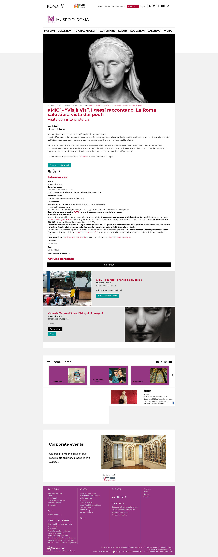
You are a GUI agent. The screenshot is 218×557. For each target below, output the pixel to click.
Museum (49, 30)
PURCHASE (133, 6)
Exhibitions (107, 30)
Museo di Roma (72, 19)
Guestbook (52, 498)
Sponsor (146, 497)
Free (52, 334)
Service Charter (54, 503)
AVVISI (77, 212)
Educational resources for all (76, 105)
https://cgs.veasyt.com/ (85, 232)
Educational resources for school (125, 507)
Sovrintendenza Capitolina (75, 237)
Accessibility (85, 510)
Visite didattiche (86, 503)
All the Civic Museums (114, 6)
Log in (143, 6)
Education (137, 30)
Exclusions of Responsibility (131, 552)
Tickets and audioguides (90, 496)
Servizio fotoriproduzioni (58, 536)
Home (50, 105)
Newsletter (52, 505)
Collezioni (65, 30)
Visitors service (86, 498)
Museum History (55, 493)
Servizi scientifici (59, 520)
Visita (168, 30)
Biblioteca (52, 529)
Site (50, 511)
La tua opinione (86, 512)
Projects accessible (119, 515)
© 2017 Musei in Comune (102, 552)
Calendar (154, 30)
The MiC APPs (57, 382)
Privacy (117, 552)
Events (123, 30)
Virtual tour (138, 382)
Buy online (55, 329)
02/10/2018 (158, 399)
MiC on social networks (98, 381)
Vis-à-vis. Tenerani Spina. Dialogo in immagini (75, 313)
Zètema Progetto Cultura (119, 237)
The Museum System (56, 500)
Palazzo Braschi (54, 514)
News (145, 491)
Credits (145, 552)
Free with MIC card (59, 165)
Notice (146, 494)
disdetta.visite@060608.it (59, 219)
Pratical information (88, 493)
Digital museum (86, 30)
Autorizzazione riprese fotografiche (62, 542)
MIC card (83, 156)
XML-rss (169, 552)
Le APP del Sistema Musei (90, 505)
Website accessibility (157, 552)
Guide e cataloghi (87, 507)
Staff (50, 496)
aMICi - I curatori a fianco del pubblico (119, 279)
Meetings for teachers (120, 512)
